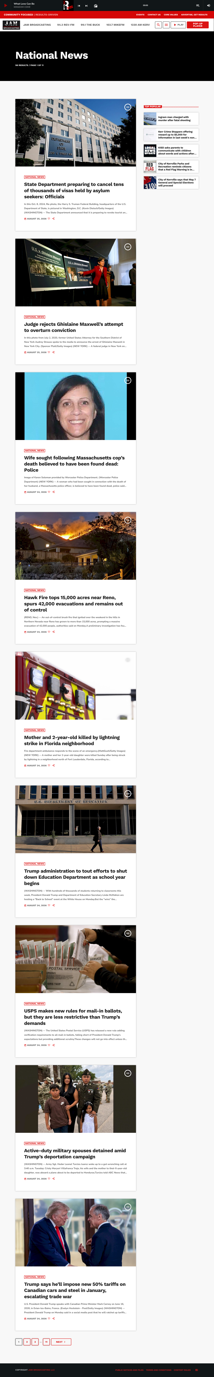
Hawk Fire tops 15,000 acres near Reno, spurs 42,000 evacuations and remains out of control (73, 604)
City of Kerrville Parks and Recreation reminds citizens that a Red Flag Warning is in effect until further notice (175, 168)
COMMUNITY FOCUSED (31, 14)
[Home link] (11, 24)
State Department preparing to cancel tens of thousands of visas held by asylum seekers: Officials (74, 190)
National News (34, 177)
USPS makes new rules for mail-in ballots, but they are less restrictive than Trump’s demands (73, 1017)
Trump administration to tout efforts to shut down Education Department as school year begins (75, 877)
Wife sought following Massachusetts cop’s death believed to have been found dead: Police (74, 464)
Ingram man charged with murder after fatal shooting (174, 119)
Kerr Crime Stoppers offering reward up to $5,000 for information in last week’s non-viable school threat (177, 136)
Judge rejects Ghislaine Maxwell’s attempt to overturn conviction (73, 327)
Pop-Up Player (198, 24)
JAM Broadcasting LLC (41, 1370)
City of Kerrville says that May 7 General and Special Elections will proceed (177, 182)
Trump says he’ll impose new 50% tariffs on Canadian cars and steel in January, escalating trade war (74, 1290)
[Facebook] (196, 1370)
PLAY (178, 25)
